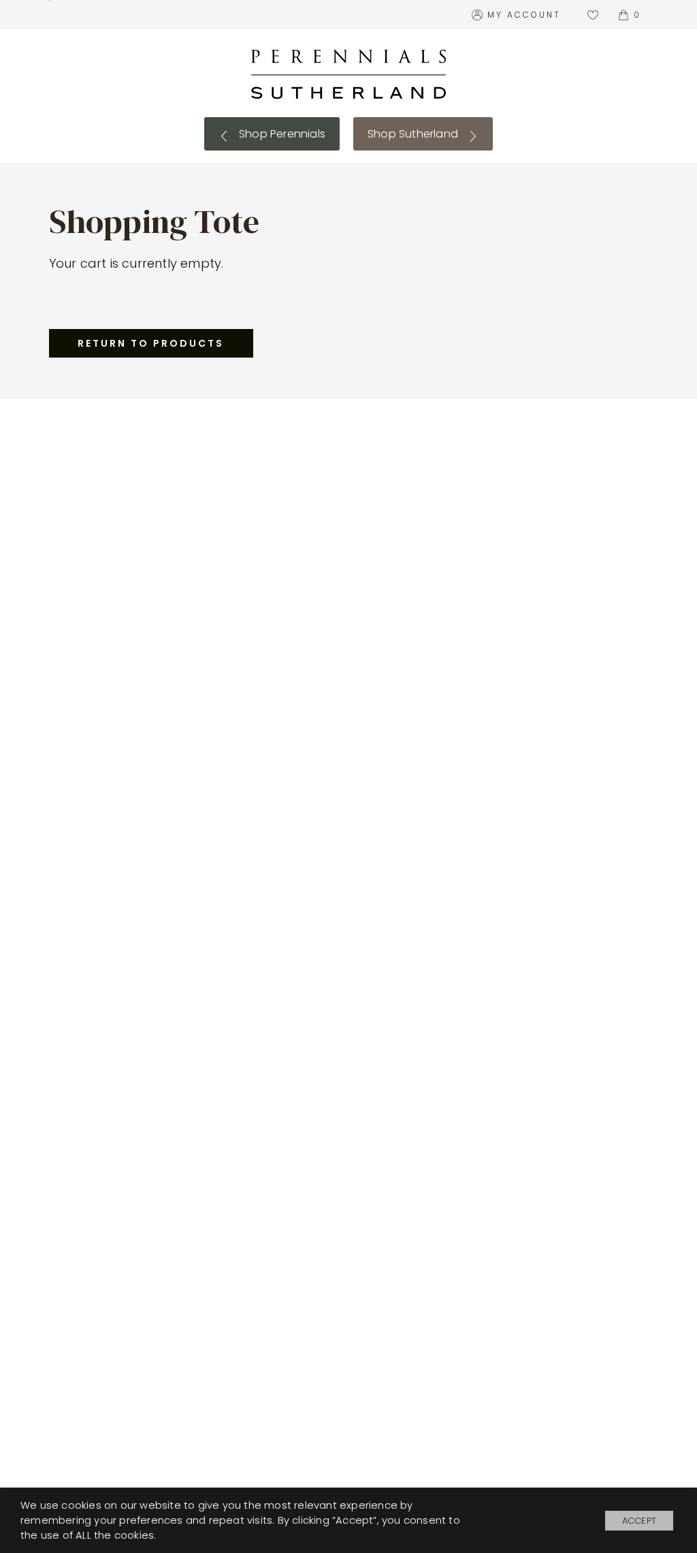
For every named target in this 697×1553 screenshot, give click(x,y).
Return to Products (151, 343)
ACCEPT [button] (639, 1520)
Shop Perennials (280, 134)
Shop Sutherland (414, 134)
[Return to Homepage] (348, 74)
